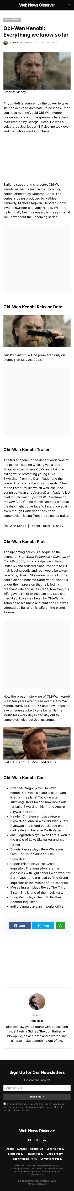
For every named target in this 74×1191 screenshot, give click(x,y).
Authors (22, 1148)
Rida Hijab (37, 1020)
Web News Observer (37, 5)
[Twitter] (37, 1140)
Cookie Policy (55, 1153)
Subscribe (35, 1096)
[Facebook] (29, 1140)
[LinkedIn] (44, 1140)
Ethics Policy (15, 1153)
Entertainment (12, 20)
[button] (5, 5)
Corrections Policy (51, 1158)
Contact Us (36, 1148)
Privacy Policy (35, 1153)
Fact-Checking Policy (24, 1158)
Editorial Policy (55, 1148)
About (10, 1148)
